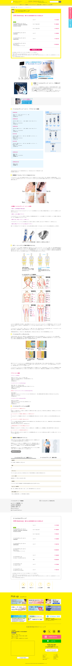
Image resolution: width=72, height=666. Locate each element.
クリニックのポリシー (46, 658)
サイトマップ (55, 659)
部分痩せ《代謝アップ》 (16, 506)
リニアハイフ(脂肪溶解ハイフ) (17, 503)
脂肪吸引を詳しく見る (16, 451)
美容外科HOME (13, 7)
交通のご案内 (45, 659)
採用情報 (54, 658)
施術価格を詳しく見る (36, 49)
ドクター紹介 (55, 654)
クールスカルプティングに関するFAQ (47, 500)
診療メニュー (45, 655)
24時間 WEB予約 (52, 636)
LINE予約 (53, 641)
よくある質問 (55, 655)
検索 (59, 1)
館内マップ (14, 632)
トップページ (45, 654)
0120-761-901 (51, 644)
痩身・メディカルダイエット (20, 7)
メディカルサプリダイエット (17, 510)
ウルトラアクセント (15, 508)
